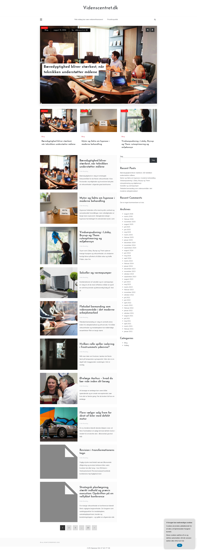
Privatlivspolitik (112, 19)
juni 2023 (127, 282)
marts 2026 (128, 216)
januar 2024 (128, 266)
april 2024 (127, 258)
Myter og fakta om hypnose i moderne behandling (77, 69)
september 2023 (130, 277)
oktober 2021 (129, 313)
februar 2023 (128, 290)
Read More (148, 69)
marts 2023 (128, 287)
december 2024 (129, 243)
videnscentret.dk (80, 30)
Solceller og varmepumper (95, 273)
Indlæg (126, 345)
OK (180, 545)
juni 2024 (127, 253)
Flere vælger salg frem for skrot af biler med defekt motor (96, 415)
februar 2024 (128, 263)
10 (88, 528)
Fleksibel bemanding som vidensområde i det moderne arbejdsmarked (97, 309)
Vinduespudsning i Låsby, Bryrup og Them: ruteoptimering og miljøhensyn (138, 144)
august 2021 (128, 316)
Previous (148, 30)
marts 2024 (128, 261)
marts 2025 (128, 235)
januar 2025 (128, 240)
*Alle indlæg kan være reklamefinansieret (88, 19)
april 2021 (127, 324)
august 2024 (128, 250)
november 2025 (129, 222)
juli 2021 (127, 318)
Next (152, 30)
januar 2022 (128, 310)
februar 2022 (128, 308)
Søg (121, 156)
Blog (46, 30)
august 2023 (128, 279)
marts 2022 (128, 305)
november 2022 (129, 292)
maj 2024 (127, 256)
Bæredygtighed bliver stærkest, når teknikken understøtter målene (94, 163)
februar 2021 (128, 329)
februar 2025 (128, 237)
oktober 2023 (129, 274)
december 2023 (129, 269)
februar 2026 (128, 219)
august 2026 (128, 214)
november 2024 (129, 245)
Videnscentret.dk (100, 8)
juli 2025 (127, 227)
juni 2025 (127, 230)
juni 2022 (127, 300)
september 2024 (130, 248)
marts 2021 (128, 326)
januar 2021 (128, 331)
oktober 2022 (129, 295)
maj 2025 (127, 232)
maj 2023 (127, 284)
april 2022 (127, 303)
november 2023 (129, 271)
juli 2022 (127, 297)
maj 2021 (127, 321)
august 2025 (128, 224)
